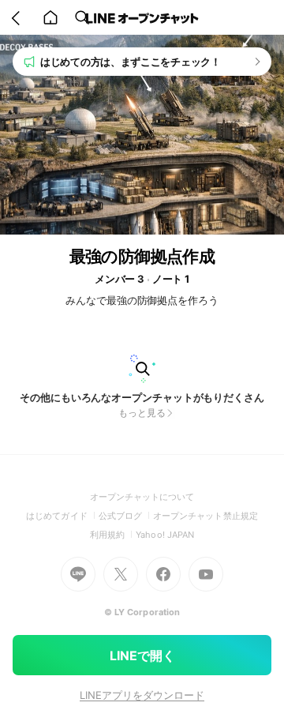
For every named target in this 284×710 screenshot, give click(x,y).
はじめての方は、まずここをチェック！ (130, 61)
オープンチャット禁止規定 (205, 515)
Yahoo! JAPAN (165, 534)
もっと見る (142, 413)
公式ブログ (126, 515)
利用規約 (113, 534)
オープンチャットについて (142, 496)
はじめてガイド (62, 515)
